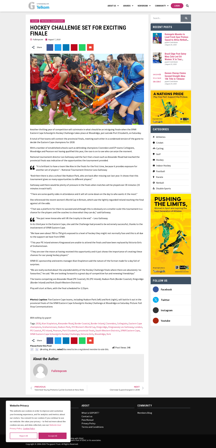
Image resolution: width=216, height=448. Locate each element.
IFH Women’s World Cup (83, 326)
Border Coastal (82, 323)
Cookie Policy (29, 428)
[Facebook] (156, 289)
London (138, 326)
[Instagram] (156, 310)
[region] (38, 421)
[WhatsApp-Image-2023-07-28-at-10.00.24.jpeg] (171, 273)
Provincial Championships (52, 21)
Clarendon (111, 323)
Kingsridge (101, 326)
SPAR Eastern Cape (130, 330)
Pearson (57, 330)
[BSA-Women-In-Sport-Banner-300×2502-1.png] (171, 123)
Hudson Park (64, 326)
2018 (38, 323)
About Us (112, 6)
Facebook (166, 289)
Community (160, 6)
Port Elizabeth (69, 330)
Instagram (167, 310)
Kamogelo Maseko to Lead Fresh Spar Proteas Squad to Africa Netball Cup (176, 38)
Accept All (52, 435)
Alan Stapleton (49, 323)
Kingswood (113, 326)
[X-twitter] (175, 441)
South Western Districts (108, 330)
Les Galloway (126, 326)
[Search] (186, 18)
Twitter (165, 300)
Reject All (24, 435)
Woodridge (100, 334)
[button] (187, 5)
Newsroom (143, 6)
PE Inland (47, 330)
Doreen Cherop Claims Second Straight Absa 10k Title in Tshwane (175, 76)
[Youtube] (156, 321)
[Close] (66, 404)
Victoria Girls (87, 334)
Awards (126, 6)
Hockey (35, 21)
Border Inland (97, 323)
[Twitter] (156, 300)
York (109, 334)
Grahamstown (49, 326)
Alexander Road (65, 323)
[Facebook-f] (171, 441)
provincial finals (86, 330)
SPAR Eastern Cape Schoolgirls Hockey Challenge (55, 334)
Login (177, 6)
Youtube (165, 320)
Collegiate (122, 323)
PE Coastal (35, 330)
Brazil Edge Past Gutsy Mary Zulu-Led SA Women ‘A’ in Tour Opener (175, 58)
